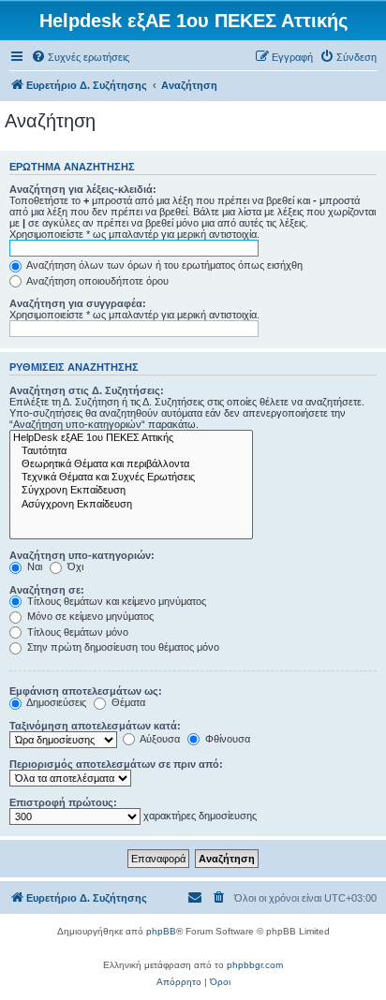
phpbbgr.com (255, 965)
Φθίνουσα (226, 738)
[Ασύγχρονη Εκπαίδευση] (131, 504)
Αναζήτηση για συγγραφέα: (77, 303)
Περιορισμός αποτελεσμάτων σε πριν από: (116, 764)
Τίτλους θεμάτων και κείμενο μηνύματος (115, 601)
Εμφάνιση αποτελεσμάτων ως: (85, 691)
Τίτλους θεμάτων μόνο (76, 632)
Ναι (33, 566)
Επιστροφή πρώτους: (63, 802)
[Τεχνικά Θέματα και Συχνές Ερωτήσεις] (131, 477)
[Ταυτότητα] (131, 451)
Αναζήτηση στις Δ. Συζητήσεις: (86, 390)
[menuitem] (80, 57)
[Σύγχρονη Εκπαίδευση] (131, 490)
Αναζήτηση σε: (46, 590)
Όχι (74, 566)
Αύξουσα (159, 738)
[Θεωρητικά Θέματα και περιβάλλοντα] (131, 464)
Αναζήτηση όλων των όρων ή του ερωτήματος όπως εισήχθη (163, 265)
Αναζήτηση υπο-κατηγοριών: (82, 555)
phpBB (161, 931)
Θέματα (127, 702)
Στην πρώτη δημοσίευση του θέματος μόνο (121, 647)
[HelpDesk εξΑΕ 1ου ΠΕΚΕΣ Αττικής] (131, 438)
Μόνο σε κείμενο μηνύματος (89, 616)
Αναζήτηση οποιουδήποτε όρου (96, 281)
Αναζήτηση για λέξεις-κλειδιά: (82, 189)
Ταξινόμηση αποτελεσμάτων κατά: (95, 725)
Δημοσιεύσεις (55, 702)
